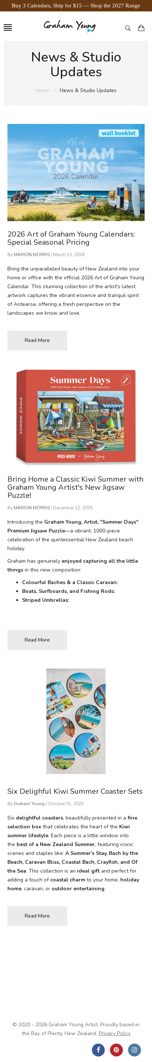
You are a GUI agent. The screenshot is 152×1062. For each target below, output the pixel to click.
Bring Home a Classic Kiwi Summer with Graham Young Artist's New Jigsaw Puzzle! (75, 487)
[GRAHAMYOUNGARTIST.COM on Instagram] (134, 1050)
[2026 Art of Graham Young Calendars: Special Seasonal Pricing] (76, 172)
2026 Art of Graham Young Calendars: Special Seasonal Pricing (71, 238)
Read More (37, 340)
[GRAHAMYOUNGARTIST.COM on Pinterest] (116, 1050)
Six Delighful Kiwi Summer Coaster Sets (75, 791)
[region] (76, 5)
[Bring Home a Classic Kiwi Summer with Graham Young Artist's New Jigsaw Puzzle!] (76, 417)
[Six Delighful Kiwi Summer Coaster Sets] (76, 723)
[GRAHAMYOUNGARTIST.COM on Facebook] (98, 1050)
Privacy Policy (115, 1033)
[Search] (129, 28)
